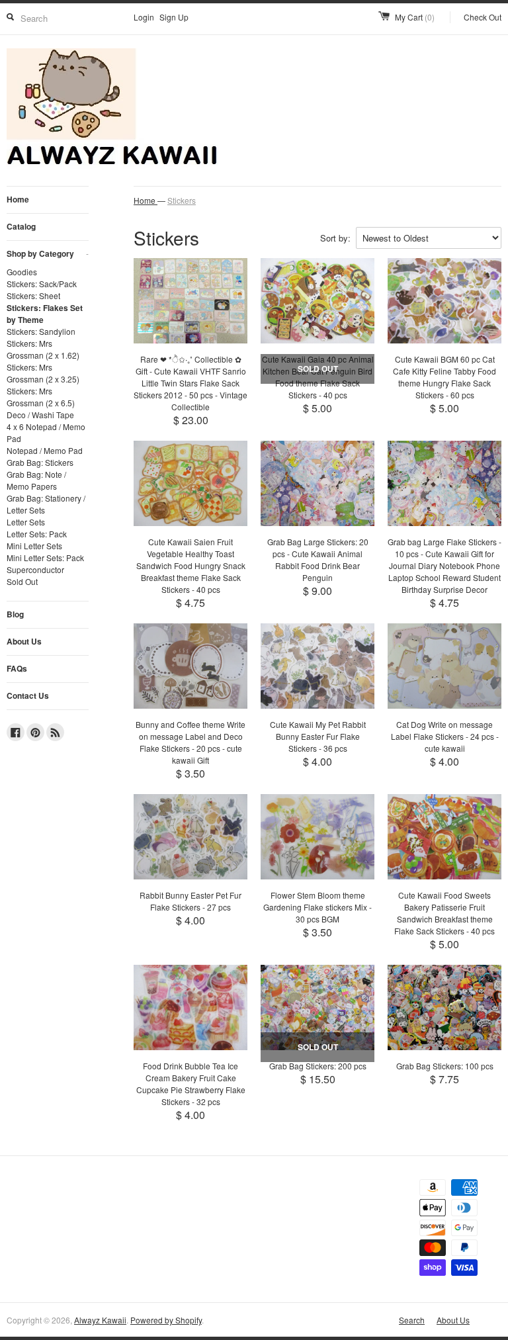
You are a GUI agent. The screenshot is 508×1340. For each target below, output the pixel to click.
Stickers (181, 200)
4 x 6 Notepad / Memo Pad (46, 432)
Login (144, 16)
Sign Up (174, 16)
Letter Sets (26, 521)
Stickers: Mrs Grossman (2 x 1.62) (43, 349)
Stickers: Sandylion (41, 331)
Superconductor (35, 569)
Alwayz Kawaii (100, 1319)
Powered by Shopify (166, 1319)
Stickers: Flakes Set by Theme (45, 314)
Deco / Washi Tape (40, 414)
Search (412, 1319)
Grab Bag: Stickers (40, 462)
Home (18, 199)
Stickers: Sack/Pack (42, 283)
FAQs (17, 668)
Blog (15, 614)
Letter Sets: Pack (37, 533)
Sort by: (335, 238)
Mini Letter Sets (34, 545)
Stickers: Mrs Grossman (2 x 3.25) (43, 372)
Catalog (21, 226)
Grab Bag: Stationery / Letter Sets (46, 503)
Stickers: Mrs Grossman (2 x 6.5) (41, 396)
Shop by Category (48, 253)
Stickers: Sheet (33, 295)
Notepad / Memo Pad (45, 450)
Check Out (482, 16)
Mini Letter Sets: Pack (45, 557)
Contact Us (28, 695)
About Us (24, 641)
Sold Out (22, 581)
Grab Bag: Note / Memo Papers (36, 480)
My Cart (415, 16)
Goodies (22, 271)
